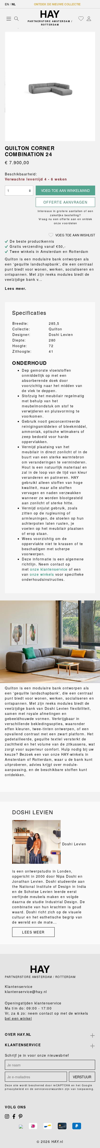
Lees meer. (15, 288)
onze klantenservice (49, 569)
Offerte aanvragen (65, 202)
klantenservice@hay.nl (26, 991)
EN (7, 4)
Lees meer (33, 932)
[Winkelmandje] (94, 18)
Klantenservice (23, 1044)
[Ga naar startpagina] (50, 14)
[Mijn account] (89, 18)
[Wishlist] (81, 18)
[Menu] (9, 18)
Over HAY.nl (18, 1034)
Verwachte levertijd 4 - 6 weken (36, 179)
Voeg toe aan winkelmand (65, 190)
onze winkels (42, 574)
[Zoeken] (16, 18)
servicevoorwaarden (49, 1089)
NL (14, 4)
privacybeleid (14, 1089)
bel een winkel (18, 1018)
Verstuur (82, 1076)
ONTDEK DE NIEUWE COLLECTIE (57, 4)
